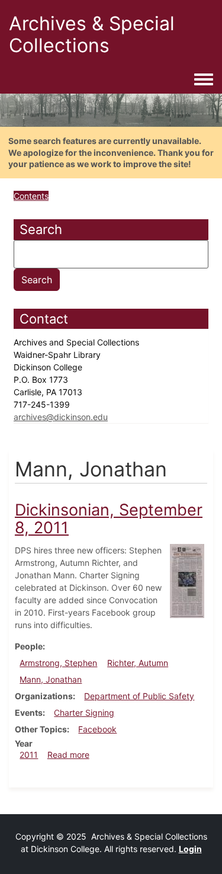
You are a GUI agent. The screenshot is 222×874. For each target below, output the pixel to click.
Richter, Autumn (137, 663)
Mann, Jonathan (51, 679)
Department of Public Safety (139, 696)
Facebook (97, 729)
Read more (68, 755)
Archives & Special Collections (92, 34)
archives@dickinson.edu (61, 417)
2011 (29, 755)
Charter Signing (84, 712)
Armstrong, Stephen (58, 663)
